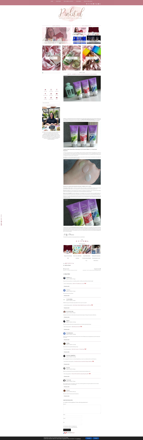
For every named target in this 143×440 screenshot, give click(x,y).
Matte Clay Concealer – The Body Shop (78, 349)
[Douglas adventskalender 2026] (67, 249)
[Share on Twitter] (68, 263)
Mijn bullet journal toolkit (76, 326)
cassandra (69, 299)
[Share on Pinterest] (69, 263)
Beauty (69, 265)
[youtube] (93, 4)
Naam (64, 414)
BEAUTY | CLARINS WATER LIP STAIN (70, 269)
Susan (68, 390)
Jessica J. (69, 277)
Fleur (68, 367)
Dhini (67, 320)
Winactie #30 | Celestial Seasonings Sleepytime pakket (80, 373)
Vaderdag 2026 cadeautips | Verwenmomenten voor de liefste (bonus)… (96, 258)
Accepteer (88, 438)
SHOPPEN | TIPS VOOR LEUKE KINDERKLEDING (92, 269)
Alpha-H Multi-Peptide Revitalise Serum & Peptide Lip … (87, 258)
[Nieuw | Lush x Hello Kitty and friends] (77, 249)
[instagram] (88, 4)
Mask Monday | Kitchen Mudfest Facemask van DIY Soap (82, 305)
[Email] (98, 4)
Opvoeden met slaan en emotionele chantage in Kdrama (83, 361)
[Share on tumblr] (70, 263)
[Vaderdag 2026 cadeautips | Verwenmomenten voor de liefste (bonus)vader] (96, 249)
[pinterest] (91, 4)
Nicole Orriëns (70, 355)
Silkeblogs (69, 333)
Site (63, 422)
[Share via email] (66, 263)
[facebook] (90, 4)
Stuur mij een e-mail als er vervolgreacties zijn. (70, 426)
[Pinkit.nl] (71, 11)
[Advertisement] (82, 109)
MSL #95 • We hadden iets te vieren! (78, 283)
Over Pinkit (58, 1)
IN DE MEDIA (78, 1)
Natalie (68, 380)
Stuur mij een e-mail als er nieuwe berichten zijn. (70, 427)
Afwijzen (95, 438)
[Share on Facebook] (67, 263)
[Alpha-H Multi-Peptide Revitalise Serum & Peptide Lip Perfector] (86, 249)
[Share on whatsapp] (72, 263)
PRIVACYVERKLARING (88, 1)
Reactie (64, 404)
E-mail (64, 418)
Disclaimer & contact (68, 1)
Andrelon (66, 265)
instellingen (78, 438)
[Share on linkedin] (73, 263)
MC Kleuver (69, 311)
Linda (68, 343)
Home (52, 1)
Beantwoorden (66, 286)
